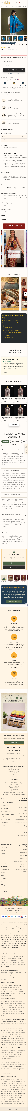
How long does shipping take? (10, 449)
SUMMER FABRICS (6, 973)
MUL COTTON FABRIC (7, 1005)
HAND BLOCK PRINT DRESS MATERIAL (11, 1034)
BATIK (10, 991)
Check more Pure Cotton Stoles (14, 226)
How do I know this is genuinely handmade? (11, 515)
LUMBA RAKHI (15, 962)
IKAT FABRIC (9, 1009)
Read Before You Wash (14, 601)
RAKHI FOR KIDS (6, 962)
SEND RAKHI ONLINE (18, 956)
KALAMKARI (4, 985)
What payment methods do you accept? (11, 495)
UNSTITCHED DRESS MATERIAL (9, 1022)
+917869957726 (8, 327)
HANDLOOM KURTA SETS (8, 1081)
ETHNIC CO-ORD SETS (15, 1083)
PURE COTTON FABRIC (19, 1003)
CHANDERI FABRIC (19, 1005)
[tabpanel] (14, 716)
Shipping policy (9, 912)
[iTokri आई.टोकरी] (7, 2)
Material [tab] (14, 444)
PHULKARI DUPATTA (7, 1067)
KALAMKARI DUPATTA (13, 1069)
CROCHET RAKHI (5, 958)
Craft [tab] (24, 441)
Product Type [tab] (15, 441)
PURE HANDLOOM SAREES (8, 1050)
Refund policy (19, 908)
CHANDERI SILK (19, 989)
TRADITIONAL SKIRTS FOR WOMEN (10, 1101)
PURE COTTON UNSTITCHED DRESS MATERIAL (14, 1044)
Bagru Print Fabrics (14, 701)
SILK (16, 993)
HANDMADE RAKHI (6, 956)
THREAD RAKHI (15, 960)
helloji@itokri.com (9, 337)
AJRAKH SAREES (21, 1050)
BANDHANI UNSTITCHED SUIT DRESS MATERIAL (14, 1042)
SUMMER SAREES (16, 973)
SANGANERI (11, 987)
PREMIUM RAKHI (15, 958)
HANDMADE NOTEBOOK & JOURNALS (11, 1099)
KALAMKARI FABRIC (19, 1009)
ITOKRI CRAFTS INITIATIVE (13, 92)
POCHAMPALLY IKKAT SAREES (14, 1056)
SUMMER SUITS (15, 975)
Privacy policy (9, 910)
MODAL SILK (4, 991)
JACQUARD (4, 987)
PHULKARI (11, 989)
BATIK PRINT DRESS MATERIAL (16, 1032)
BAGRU (8, 993)
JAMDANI (18, 987)
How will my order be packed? (10, 532)
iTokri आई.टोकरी (10, 908)
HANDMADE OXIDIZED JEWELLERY (10, 1097)
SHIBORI (15, 991)
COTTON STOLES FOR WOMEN (15, 1071)
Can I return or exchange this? (10, 470)
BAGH (12, 993)
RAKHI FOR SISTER (15, 965)
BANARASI (8, 995)
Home (2, 6)
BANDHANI (17, 985)
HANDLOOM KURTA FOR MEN (15, 1091)
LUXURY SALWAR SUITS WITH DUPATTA (11, 1079)
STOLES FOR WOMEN (20, 1065)
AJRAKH (11, 985)
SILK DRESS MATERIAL (18, 1040)
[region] (14, 366)
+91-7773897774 (9, 332)
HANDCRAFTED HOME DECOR (9, 1085)
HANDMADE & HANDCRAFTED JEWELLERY (12, 1093)
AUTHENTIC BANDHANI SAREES (9, 1052)
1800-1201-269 (12, 786)
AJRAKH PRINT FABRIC (16, 1001)
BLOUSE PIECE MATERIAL (19, 1104)
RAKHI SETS (23, 960)
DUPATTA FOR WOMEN (7, 1065)
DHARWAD (4, 989)
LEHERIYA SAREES (6, 1059)
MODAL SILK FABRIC (11, 1014)
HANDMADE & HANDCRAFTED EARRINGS (12, 1095)
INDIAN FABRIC (5, 1001)
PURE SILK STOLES (6, 1073)
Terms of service (19, 910)
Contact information (19, 912)
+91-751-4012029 (18, 332)
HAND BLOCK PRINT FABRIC (8, 1007)
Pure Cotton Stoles (7, 6)
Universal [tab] (5, 441)
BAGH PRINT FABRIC (6, 1003)
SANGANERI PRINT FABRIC (8, 1011)
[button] (2, 2)
